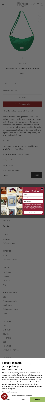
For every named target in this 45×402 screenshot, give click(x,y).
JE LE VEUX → (33, 212)
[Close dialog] (42, 189)
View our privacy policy (9, 392)
